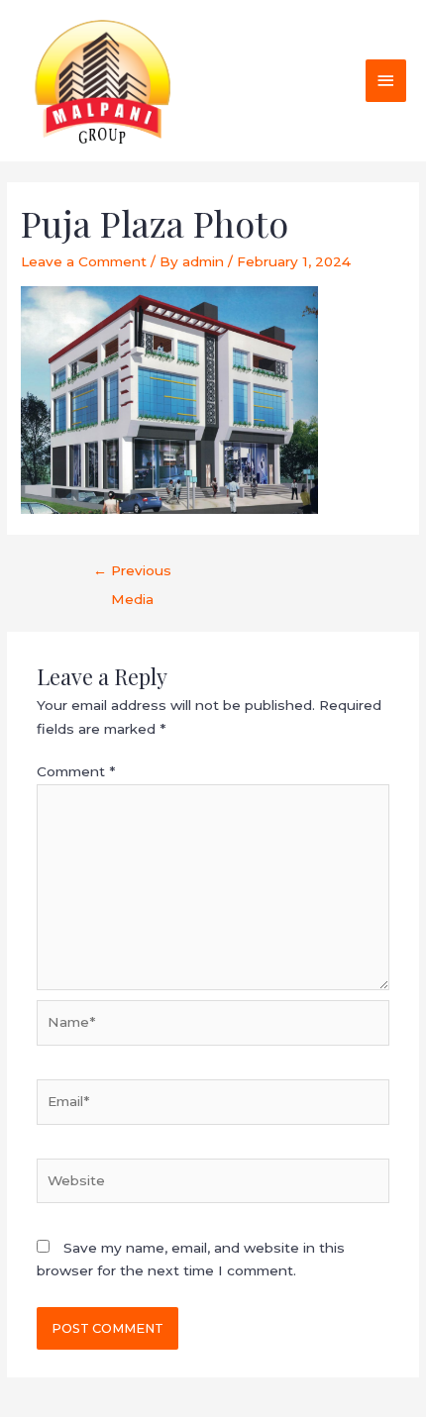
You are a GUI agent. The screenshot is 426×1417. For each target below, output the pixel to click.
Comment (76, 771)
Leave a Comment (84, 261)
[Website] (213, 1184)
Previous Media (132, 575)
